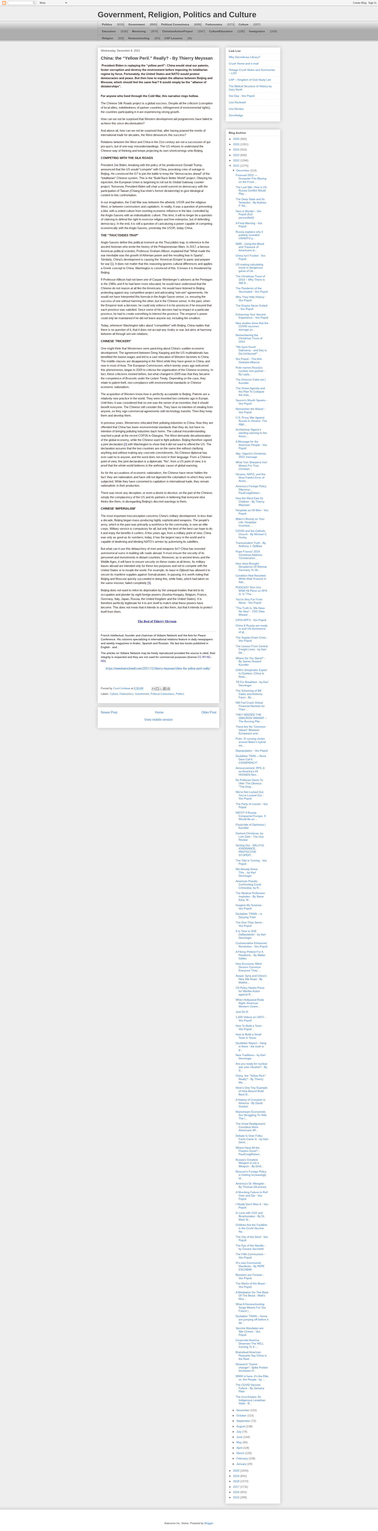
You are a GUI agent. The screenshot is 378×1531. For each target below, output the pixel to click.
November (243, 1410)
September (243, 1420)
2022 (236, 160)
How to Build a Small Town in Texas (248, 1036)
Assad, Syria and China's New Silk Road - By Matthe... (251, 979)
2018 (236, 1481)
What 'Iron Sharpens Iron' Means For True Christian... (252, 465)
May (239, 1442)
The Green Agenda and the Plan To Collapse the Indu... (250, 391)
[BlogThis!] (157, 689)
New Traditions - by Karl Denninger (250, 1056)
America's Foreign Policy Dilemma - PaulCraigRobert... (251, 489)
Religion (107, 38)
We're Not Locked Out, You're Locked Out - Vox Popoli (250, 795)
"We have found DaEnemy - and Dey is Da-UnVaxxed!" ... (251, 350)
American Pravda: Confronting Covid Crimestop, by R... (248, 884)
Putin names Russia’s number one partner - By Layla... (250, 371)
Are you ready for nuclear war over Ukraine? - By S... (251, 1067)
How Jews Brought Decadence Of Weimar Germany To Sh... (251, 567)
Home (159, 712)
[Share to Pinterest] (168, 689)
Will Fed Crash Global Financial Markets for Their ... (250, 706)
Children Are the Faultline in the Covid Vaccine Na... (251, 1228)
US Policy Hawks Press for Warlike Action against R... (250, 991)
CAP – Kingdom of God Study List (250, 79)
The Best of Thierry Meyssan (157, 621)
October (241, 1415)
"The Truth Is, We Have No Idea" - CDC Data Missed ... (250, 611)
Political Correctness (175, 24)
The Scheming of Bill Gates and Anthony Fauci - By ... (249, 694)
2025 (236, 144)
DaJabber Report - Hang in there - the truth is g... (251, 1046)
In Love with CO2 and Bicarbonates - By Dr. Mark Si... (250, 1216)
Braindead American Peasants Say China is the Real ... (251, 1355)
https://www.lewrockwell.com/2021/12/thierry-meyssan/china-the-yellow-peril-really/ (158, 668)
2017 (236, 1486)
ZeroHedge (236, 115)
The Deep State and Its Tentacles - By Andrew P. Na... (251, 202)
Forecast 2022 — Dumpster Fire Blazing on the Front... (251, 178)
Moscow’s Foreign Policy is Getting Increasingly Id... (251, 1175)
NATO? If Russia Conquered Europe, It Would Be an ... (251, 816)
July (239, 1431)
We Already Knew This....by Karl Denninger (247, 872)
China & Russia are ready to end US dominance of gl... (252, 629)
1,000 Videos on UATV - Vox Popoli (251, 1018)
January (241, 1463)
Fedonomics (214, 24)
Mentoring (139, 31)
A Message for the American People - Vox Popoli (251, 445)
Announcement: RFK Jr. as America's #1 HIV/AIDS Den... (250, 771)
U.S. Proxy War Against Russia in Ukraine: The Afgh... (251, 421)
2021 (236, 165)
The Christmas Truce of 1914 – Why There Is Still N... (250, 280)
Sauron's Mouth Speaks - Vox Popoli (251, 402)
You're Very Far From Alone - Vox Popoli (249, 601)
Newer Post (109, 712)
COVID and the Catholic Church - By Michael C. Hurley (251, 534)
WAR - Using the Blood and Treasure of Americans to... (250, 247)
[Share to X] (161, 689)
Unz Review (236, 108)
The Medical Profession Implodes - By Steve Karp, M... (250, 896)
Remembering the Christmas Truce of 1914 (249, 338)
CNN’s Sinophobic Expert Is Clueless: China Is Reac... (251, 673)
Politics (107, 24)
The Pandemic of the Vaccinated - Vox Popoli (252, 290)
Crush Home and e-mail (243, 63)
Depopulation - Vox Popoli (252, 750)
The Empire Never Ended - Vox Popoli (251, 307)
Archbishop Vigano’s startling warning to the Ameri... (251, 433)
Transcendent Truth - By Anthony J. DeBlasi (251, 544)
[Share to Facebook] (165, 689)
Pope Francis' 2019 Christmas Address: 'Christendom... (249, 555)
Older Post (208, 712)
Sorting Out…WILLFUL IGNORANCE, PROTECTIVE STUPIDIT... (250, 850)
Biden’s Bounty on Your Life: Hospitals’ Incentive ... (250, 522)
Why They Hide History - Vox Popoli (251, 298)
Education (109, 31)
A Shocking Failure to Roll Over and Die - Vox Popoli (252, 1195)
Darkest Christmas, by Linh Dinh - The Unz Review (250, 837)
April (239, 1447)
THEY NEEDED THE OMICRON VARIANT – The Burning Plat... (251, 718)
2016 (236, 1492)
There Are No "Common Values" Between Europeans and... (251, 730)
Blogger (208, 1523)
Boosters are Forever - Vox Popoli (250, 1276)
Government (136, 24)
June (239, 1437)
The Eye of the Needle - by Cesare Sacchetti (250, 1247)
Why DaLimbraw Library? (244, 57)
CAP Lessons (173, 38)
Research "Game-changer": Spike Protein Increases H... (252, 1367)
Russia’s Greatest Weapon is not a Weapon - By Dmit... (250, 1163)
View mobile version (158, 719)
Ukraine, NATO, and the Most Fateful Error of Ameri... (250, 477)
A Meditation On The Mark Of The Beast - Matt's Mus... (252, 1296)
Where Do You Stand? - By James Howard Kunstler (250, 661)
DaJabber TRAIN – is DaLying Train (249, 915)
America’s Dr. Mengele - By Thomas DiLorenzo (251, 1185)
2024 (236, 149)
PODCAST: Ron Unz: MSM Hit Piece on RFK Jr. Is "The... (251, 591)
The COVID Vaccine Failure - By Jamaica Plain (250, 1388)
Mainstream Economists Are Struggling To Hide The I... (251, 1115)
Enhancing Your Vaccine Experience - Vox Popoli (252, 316)
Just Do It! (242, 1011)
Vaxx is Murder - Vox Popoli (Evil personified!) (248, 214)
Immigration (257, 31)
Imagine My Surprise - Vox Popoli (249, 907)
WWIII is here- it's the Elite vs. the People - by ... (252, 1378)
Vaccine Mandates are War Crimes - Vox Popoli (249, 1331)
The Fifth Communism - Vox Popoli (250, 1256)
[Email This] (154, 689)
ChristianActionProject (177, 31)
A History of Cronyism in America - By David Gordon (250, 1103)
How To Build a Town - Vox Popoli (249, 1027)
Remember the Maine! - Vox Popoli (250, 410)
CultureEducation (221, 31)
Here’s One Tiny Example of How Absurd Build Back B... (251, 1091)
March (240, 1453)
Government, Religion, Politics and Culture (177, 14)
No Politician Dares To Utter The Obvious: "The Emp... (249, 783)
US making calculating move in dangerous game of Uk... (249, 268)
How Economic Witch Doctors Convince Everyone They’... (249, 967)
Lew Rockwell (237, 102)
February (242, 1458)
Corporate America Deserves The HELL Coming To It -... (250, 1343)
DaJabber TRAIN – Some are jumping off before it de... (252, 1319)
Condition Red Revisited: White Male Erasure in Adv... (251, 579)
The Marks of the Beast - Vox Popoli (251, 1285)
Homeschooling (138, 38)
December (243, 170)
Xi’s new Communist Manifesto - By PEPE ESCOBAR (250, 1266)
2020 (236, 1470)
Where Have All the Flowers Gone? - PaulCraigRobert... (249, 1151)
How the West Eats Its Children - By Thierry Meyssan (250, 501)
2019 (236, 1475)
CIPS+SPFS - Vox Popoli (251, 620)
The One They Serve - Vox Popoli (250, 924)
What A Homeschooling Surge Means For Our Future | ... (251, 1307)
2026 (236, 138)
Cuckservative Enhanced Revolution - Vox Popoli (251, 945)
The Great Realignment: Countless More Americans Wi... (251, 1127)
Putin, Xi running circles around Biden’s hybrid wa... (251, 742)
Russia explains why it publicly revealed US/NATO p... (249, 235)
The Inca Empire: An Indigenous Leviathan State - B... (250, 1400)
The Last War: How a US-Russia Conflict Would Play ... (251, 190)
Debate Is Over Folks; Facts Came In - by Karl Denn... (252, 1139)
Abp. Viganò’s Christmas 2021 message (251, 455)
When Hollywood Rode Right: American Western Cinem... (250, 1003)
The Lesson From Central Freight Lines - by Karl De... (252, 649)
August (241, 1426)
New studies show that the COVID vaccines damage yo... (252, 326)
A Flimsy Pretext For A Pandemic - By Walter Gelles (250, 955)
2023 (236, 155)
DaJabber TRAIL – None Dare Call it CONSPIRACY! (251, 759)
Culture (243, 24)
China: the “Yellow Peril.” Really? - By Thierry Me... (251, 1079)
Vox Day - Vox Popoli (242, 95)
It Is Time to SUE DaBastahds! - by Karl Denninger (251, 934)
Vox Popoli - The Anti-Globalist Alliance (249, 360)
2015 (236, 1497)
